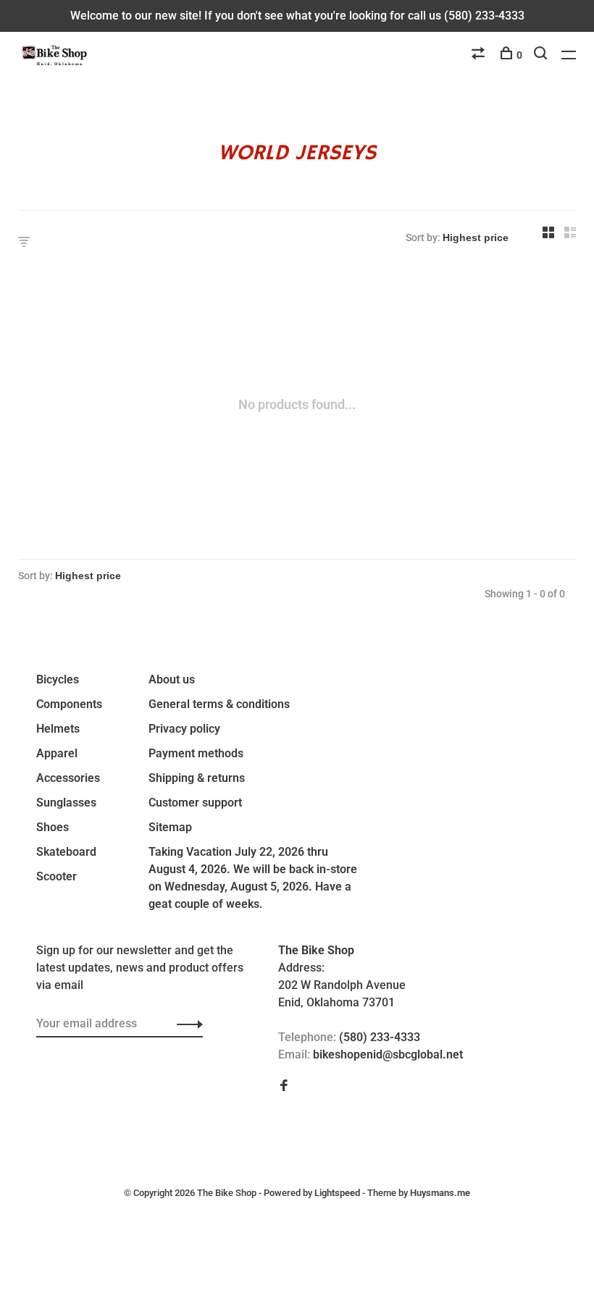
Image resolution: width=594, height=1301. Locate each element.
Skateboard (66, 852)
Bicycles (57, 679)
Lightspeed (337, 1192)
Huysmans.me (440, 1192)
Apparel (57, 753)
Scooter (56, 876)
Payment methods (195, 753)
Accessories (68, 778)
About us (171, 679)
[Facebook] (284, 1086)
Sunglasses (66, 802)
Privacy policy (184, 729)
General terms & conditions (219, 704)
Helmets (58, 729)
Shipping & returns (196, 778)
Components (69, 704)
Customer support (195, 802)
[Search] (542, 55)
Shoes (52, 827)
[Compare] (480, 55)
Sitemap (170, 827)
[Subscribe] (186, 1024)
